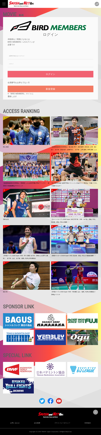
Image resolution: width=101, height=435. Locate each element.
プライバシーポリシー (62, 423)
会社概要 (37, 423)
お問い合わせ (15, 423)
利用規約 (88, 423)
